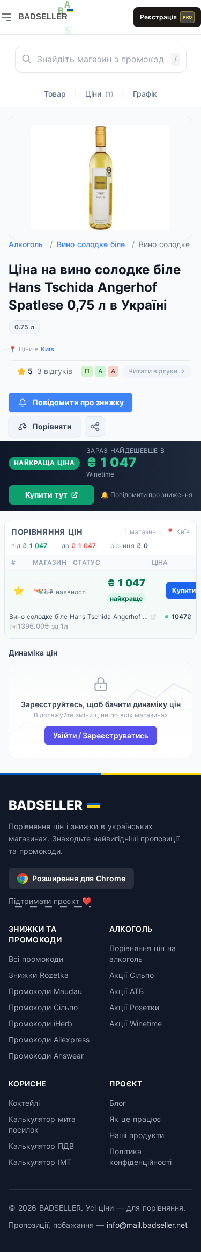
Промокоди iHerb (40, 1023)
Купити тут (46, 494)
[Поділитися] (95, 426)
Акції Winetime (135, 1023)
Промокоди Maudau (45, 991)
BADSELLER (46, 805)
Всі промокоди (36, 958)
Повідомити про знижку (78, 402)
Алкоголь (31, 244)
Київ (47, 349)
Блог (117, 1102)
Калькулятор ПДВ (41, 1145)
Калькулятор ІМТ (40, 1162)
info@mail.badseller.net (147, 1224)
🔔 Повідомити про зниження (146, 495)
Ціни (99, 93)
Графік (145, 93)
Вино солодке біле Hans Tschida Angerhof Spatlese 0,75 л (78, 617)
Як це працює (135, 1119)
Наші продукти (136, 1135)
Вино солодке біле (96, 244)
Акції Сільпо (131, 975)
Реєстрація (166, 17)
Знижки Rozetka (39, 975)
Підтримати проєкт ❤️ (50, 900)
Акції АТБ (126, 991)
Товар (55, 93)
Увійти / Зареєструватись (100, 735)
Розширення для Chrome (78, 878)
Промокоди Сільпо (43, 1007)
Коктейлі (24, 1102)
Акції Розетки (134, 1007)
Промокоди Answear (46, 1055)
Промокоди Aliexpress (49, 1039)
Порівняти (52, 426)
